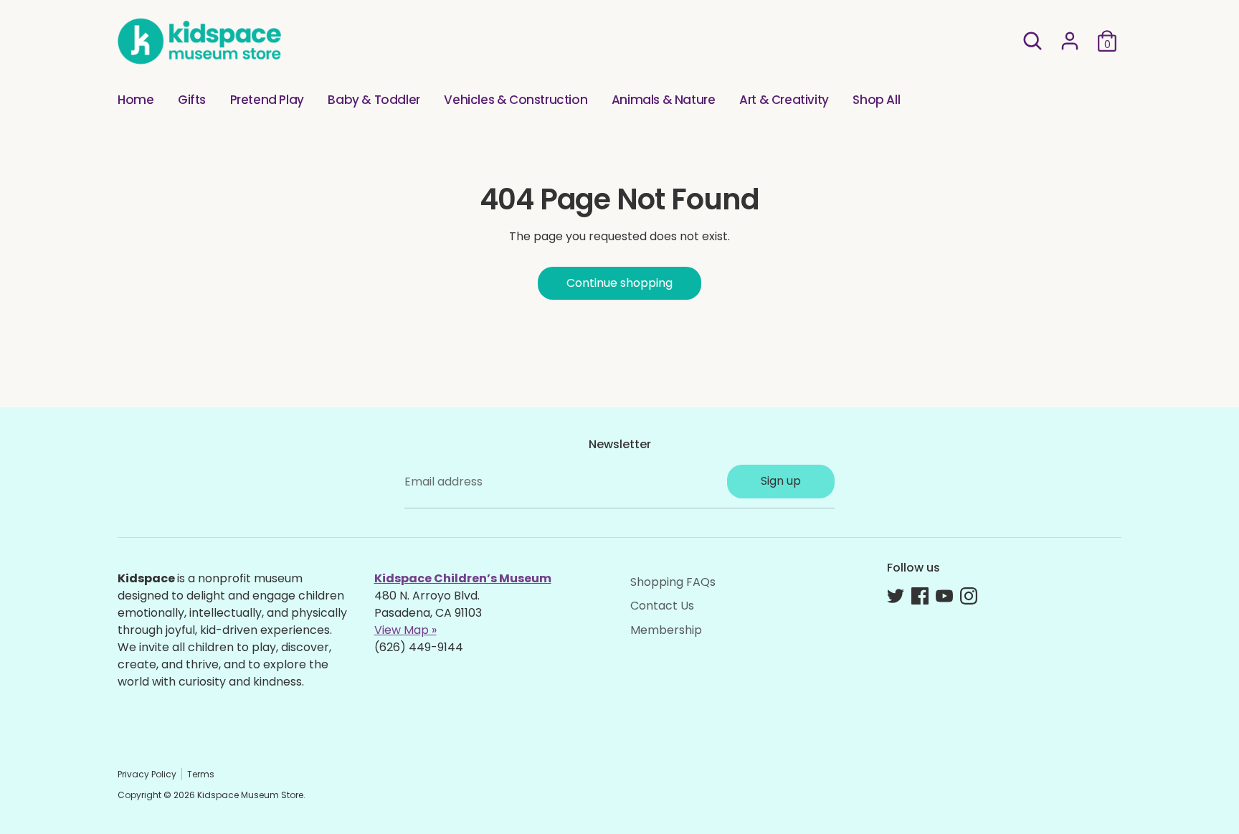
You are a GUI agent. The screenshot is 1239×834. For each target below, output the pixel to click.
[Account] (1069, 41)
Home (135, 99)
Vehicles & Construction (515, 99)
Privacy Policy (147, 774)
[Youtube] (944, 596)
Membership (666, 630)
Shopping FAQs (673, 582)
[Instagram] (968, 596)
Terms (200, 774)
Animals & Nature (664, 99)
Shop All (876, 99)
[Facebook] (920, 596)
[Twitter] (895, 596)
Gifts (192, 99)
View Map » (405, 630)
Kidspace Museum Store (250, 795)
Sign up (781, 481)
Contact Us (662, 605)
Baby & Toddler (373, 99)
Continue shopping (619, 283)
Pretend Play (267, 99)
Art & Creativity (784, 99)
